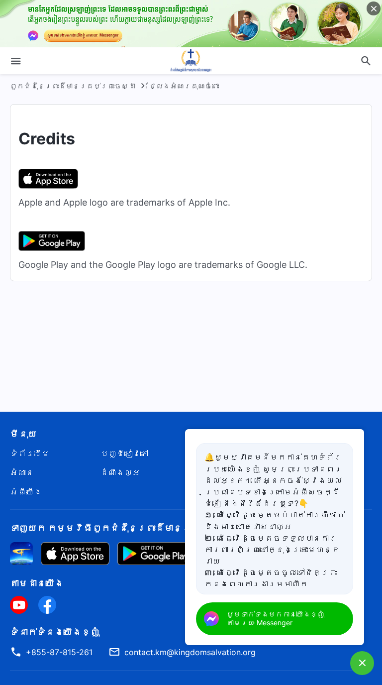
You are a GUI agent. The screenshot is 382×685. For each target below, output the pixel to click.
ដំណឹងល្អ (120, 472)
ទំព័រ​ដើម (30, 453)
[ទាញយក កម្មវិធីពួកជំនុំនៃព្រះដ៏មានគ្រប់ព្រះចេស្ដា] (21, 553)
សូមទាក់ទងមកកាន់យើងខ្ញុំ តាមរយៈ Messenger (275, 618)
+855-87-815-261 (59, 652)
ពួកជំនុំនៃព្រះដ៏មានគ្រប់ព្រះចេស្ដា (72, 86)
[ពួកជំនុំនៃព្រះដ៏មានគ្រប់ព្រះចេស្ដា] (191, 60)
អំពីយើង (26, 492)
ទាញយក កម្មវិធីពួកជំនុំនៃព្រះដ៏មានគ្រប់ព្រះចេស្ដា (132, 528)
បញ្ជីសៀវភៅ (124, 453)
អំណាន (22, 472)
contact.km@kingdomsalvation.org (190, 652)
